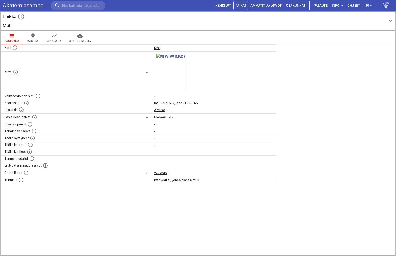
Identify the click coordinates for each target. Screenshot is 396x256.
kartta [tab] (33, 41)
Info (336, 5)
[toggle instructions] (21, 16)
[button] (198, 21)
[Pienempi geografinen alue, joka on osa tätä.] (30, 124)
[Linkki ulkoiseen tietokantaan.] (26, 172)
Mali (157, 48)
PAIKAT (240, 5)
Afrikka (159, 110)
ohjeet (353, 5)
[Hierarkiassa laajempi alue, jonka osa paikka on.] (21, 109)
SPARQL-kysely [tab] (80, 41)
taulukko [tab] (12, 41)
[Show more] (147, 72)
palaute (321, 5)
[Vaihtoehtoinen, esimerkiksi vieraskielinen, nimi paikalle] (38, 96)
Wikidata (160, 173)
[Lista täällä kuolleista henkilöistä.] (29, 151)
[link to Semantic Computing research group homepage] (386, 5)
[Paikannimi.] (15, 47)
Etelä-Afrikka (164, 117)
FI (367, 5)
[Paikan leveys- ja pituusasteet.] (26, 103)
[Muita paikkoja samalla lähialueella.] (34, 117)
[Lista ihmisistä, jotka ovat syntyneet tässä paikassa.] (32, 138)
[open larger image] (170, 72)
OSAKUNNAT (296, 5)
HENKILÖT (223, 5)
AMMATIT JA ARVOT (266, 5)
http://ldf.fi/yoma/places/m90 (176, 180)
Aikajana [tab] (54, 41)
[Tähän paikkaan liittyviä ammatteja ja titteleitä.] (45, 165)
